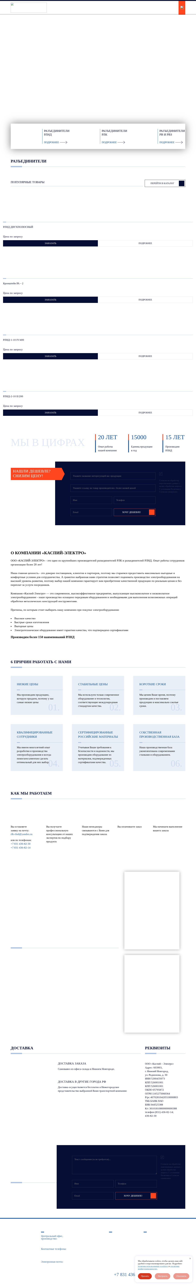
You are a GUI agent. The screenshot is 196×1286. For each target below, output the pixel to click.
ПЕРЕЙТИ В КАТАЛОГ (30, 75)
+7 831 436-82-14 (164, 9)
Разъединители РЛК (120, 1241)
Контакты (149, 1246)
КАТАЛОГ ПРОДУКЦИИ (56, 8)
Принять (145, 1276)
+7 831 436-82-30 (164, 5)
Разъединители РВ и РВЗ (122, 1246)
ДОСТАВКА (124, 6)
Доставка (149, 1241)
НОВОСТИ (106, 6)
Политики (175, 489)
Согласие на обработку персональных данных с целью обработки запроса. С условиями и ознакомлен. (170, 486)
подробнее (145, 243)
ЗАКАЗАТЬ (50, 243)
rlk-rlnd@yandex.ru (21, 834)
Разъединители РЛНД (121, 1236)
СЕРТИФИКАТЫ (85, 6)
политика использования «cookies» (153, 1266)
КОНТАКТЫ (142, 6)
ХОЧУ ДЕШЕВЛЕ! (131, 512)
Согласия (163, 492)
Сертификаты (151, 1236)
